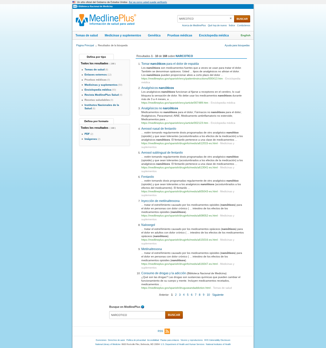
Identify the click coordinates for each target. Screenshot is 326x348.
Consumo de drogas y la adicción (163, 273)
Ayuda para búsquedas (237, 45)
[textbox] (206, 18)
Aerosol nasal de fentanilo (158, 128)
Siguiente (218, 294)
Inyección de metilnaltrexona (160, 200)
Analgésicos (157, 87)
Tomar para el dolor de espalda (170, 63)
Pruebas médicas (179, 35)
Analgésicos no (159, 108)
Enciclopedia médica (214, 35)
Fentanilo (147, 176)
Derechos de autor (116, 340)
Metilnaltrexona (151, 249)
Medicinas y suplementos (123, 35)
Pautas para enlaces (169, 340)
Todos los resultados (95, 63)
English (246, 35)
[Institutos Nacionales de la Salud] (75, 6)
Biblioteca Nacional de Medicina (95, 6)
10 (208, 294)
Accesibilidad (153, 340)
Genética (154, 35)
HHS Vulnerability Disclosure (217, 340)
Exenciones (101, 340)
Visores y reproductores (192, 340)
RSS (160, 331)
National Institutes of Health (218, 344)
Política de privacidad (136, 340)
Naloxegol (148, 224)
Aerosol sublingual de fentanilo (162, 152)
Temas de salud (86, 35)
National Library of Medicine (108, 344)
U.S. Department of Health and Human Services (183, 344)
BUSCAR (242, 18)
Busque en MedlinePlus (124, 306)
